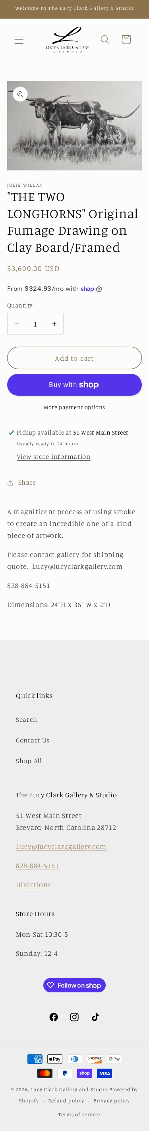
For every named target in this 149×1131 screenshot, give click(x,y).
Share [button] (27, 482)
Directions (33, 884)
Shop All (29, 761)
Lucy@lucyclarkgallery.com (61, 846)
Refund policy (66, 1100)
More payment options (74, 407)
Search (26, 719)
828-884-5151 (37, 865)
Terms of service (79, 1114)
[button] (19, 39)
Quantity (20, 305)
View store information (54, 456)
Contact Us (33, 740)
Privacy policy (111, 1100)
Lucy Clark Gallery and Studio (69, 1089)
